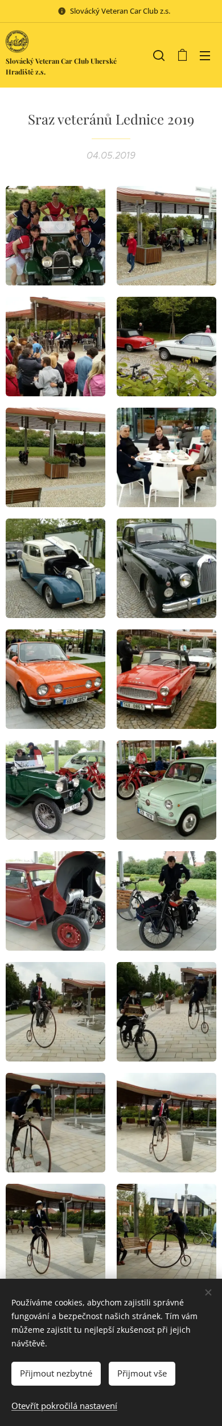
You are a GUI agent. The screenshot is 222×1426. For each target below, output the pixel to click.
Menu (205, 55)
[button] (158, 55)
